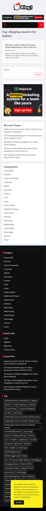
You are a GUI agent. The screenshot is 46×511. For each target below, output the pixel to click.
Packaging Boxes (12, 464)
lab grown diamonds (13, 444)
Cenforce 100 (10, 500)
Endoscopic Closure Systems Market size (21, 421)
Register (7, 342)
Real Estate (8, 221)
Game (6, 201)
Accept (19, 502)
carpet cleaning (19, 405)
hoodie (33, 440)
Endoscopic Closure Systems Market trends (20, 426)
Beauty (35, 401)
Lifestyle (7, 217)
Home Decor (9, 213)
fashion (8, 436)
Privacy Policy (9, 350)
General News (9, 205)
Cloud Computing (11, 178)
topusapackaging (12, 476)
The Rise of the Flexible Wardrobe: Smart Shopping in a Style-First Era (20, 46)
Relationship (9, 224)
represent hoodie (12, 468)
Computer (8, 182)
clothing (32, 405)
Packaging (36, 460)
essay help (28, 431)
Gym (7, 440)
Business (7, 174)
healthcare (23, 440)
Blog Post (8, 346)
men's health (10, 448)
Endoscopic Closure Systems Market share (22, 417)
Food (6, 197)
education (17, 413)
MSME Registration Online (16, 456)
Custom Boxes (11, 409)
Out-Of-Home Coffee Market (17, 460)
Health (14, 440)
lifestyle (27, 444)
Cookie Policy (26, 497)
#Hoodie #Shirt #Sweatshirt (17, 401)
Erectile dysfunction (13, 431)
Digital (6, 186)
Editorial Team (11, 50)
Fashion (7, 194)
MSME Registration (13, 452)
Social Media (9, 228)
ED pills (8, 413)
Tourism (7, 236)
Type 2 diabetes (28, 476)
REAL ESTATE (26, 464)
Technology (8, 232)
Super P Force (27, 468)
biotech (8, 405)
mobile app (22, 448)
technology (21, 472)
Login (6, 338)
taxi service (9, 472)
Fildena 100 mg (19, 436)
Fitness (31, 436)
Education (8, 190)
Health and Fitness (11, 209)
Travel (6, 240)
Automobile (8, 171)
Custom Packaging (27, 409)
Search (6, 70)
